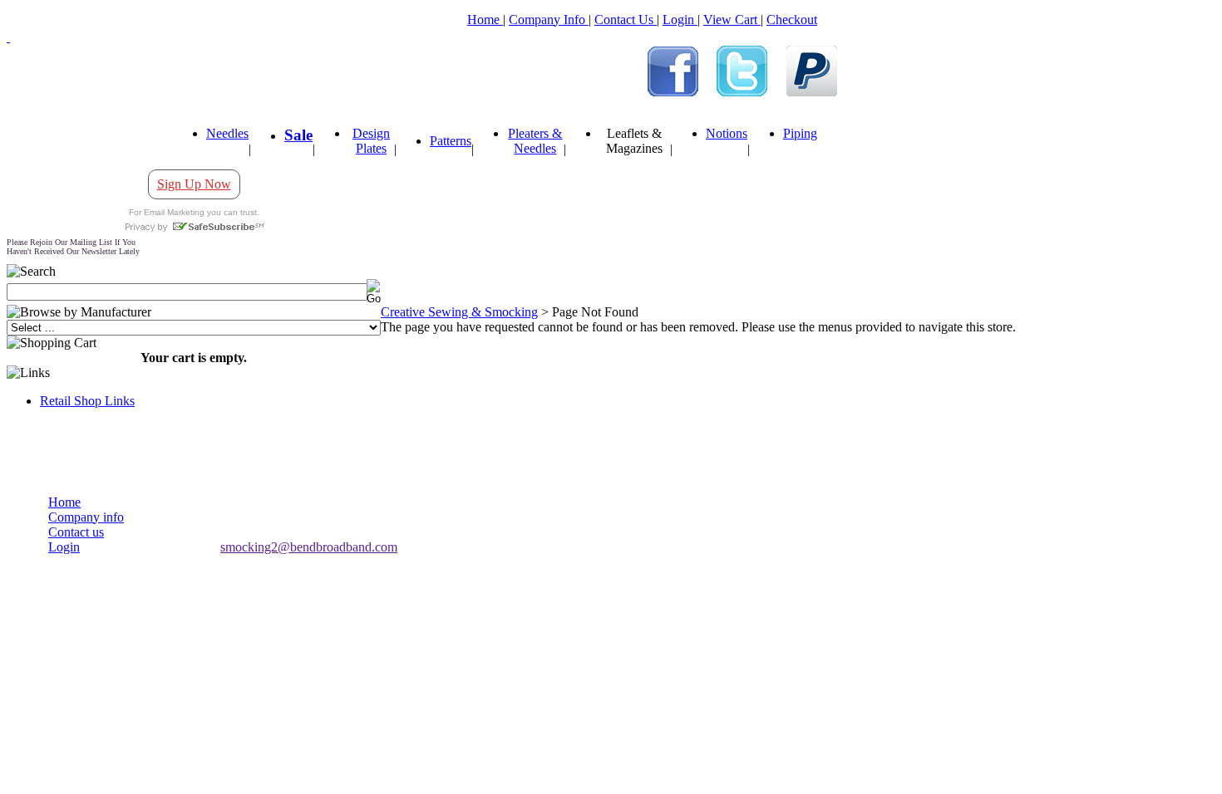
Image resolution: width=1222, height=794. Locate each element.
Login (680, 19)
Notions (726, 133)
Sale (298, 135)
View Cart (732, 19)
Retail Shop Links (87, 401)
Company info (86, 517)
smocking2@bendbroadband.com (308, 547)
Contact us (76, 532)
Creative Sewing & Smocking (459, 312)
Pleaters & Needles (535, 140)
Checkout (791, 19)
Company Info (549, 19)
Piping (800, 133)
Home (485, 19)
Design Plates (371, 140)
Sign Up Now (194, 184)
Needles (227, 133)
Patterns (450, 141)
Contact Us (625, 19)
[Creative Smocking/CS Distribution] (673, 92)
